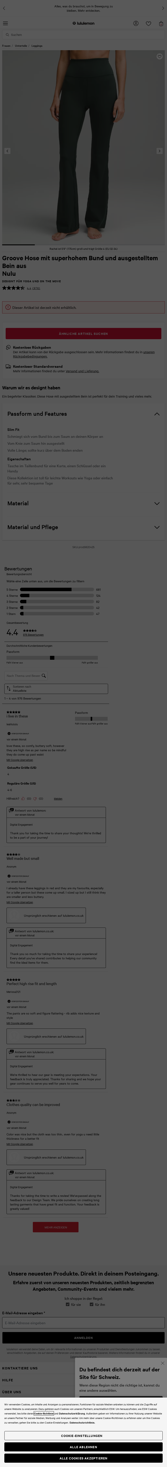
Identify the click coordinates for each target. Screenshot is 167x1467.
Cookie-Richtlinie (43, 1413)
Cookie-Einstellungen (82, 1435)
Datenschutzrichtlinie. (82, 1422)
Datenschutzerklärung (72, 1413)
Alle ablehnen (83, 1447)
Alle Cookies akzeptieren (84, 1458)
